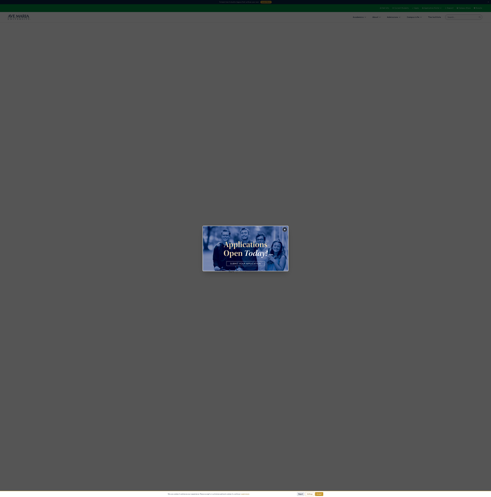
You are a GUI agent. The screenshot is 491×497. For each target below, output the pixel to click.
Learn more (245, 494)
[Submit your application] (245, 248)
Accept (319, 494)
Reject (300, 494)
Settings (310, 494)
